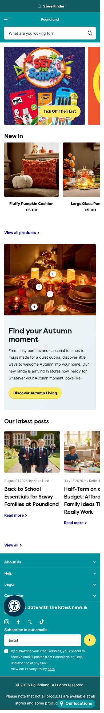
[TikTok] (42, 621)
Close (50, 562)
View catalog (7, 19)
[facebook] (18, 622)
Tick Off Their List (59, 111)
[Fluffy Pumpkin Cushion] (31, 169)
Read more (50, 294)
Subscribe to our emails (25, 629)
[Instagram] (6, 621)
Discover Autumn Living (35, 393)
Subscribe (90, 640)
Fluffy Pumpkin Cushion (31, 203)
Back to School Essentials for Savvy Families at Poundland (32, 478)
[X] (30, 622)
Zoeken (90, 33)
